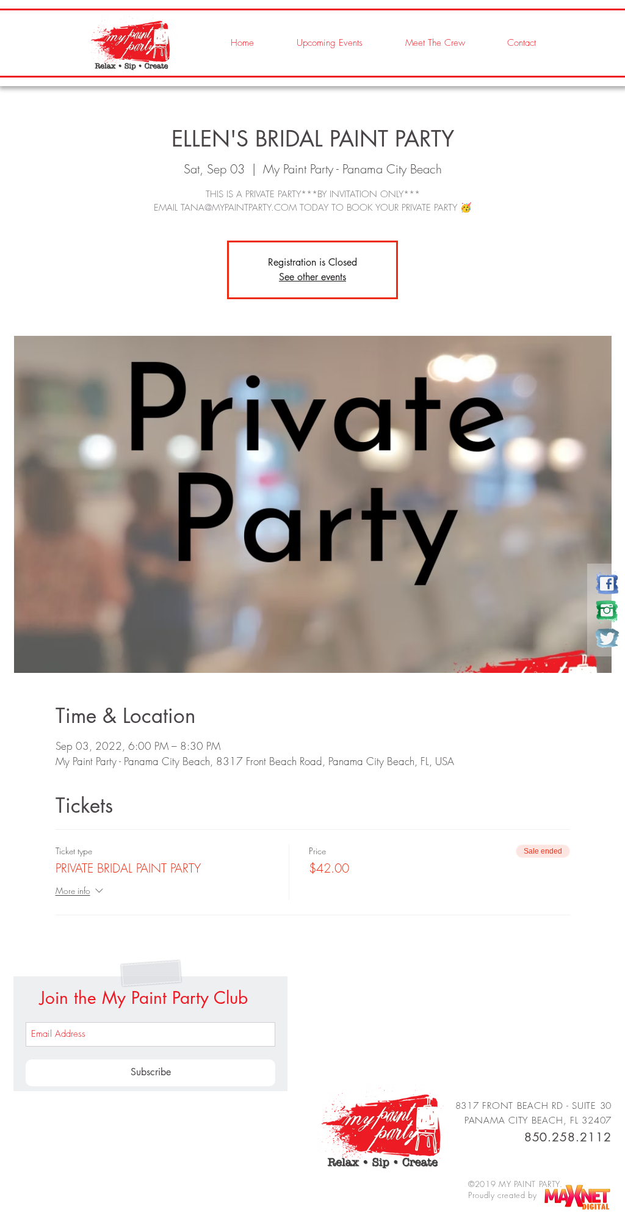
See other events (312, 277)
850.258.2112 (568, 1137)
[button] (423, 42)
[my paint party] (607, 583)
